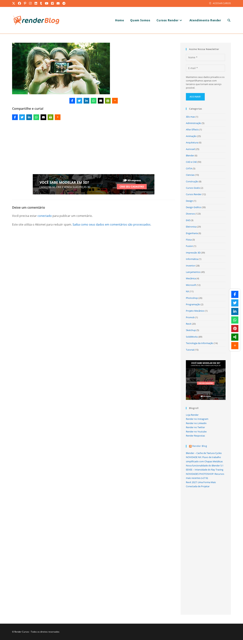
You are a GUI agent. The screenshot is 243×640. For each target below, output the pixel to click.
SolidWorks (192, 336)
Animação (191, 136)
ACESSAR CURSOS (222, 3)
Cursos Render (193, 194)
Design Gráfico (193, 207)
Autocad (190, 149)
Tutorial (190, 349)
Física (189, 239)
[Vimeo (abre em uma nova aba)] (52, 3)
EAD (188, 220)
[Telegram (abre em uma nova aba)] (64, 3)
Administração (193, 123)
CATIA (189, 168)
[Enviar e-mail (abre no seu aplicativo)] (58, 3)
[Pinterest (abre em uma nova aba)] (25, 3)
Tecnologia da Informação (199, 343)
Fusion (189, 246)
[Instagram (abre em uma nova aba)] (30, 3)
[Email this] (101, 101)
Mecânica (191, 278)
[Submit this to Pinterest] (234, 328)
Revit (188, 323)
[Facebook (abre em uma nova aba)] (20, 3)
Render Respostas (195, 435)
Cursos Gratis (193, 187)
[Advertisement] (93, 148)
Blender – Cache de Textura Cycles (204, 453)
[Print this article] (108, 101)
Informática (192, 259)
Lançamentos (193, 272)
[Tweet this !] (79, 101)
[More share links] (115, 101)
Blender (190, 155)
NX (187, 291)
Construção (192, 181)
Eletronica (191, 226)
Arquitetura (192, 142)
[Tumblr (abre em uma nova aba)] (41, 3)
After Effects (192, 129)
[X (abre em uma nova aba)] (14, 3)
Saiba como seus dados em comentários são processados (111, 224)
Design (189, 200)
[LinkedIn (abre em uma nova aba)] (36, 3)
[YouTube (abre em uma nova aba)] (47, 3)
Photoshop (192, 298)
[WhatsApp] (93, 101)
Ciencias (190, 174)
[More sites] (234, 337)
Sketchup (191, 330)
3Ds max (190, 116)
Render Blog (199, 446)
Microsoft (191, 285)
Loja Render (192, 414)
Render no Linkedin (196, 423)
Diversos (190, 213)
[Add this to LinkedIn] (86, 101)
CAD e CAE (191, 161)
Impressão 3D (193, 252)
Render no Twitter (195, 427)
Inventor (190, 265)
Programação (193, 304)
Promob (190, 317)
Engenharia (192, 233)
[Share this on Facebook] (72, 101)
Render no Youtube (196, 431)
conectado (45, 216)
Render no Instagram (197, 419)
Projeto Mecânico (195, 310)
